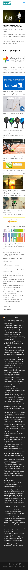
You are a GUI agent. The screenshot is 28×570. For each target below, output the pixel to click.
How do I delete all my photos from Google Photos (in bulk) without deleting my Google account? (13, 69)
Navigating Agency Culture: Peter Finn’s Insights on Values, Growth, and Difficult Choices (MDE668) (12, 259)
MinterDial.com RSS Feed (12, 318)
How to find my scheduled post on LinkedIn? (13, 113)
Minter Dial (7, 29)
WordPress (14, 568)
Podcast (5, 31)
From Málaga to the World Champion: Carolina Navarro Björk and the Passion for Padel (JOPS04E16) (13, 254)
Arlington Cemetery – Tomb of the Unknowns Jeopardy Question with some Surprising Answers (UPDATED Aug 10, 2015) (14, 191)
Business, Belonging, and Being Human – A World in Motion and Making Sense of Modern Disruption (14, 281)
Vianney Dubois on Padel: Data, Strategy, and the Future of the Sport (12, 27)
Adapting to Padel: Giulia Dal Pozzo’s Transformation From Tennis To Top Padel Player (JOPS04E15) (13, 269)
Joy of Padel (20, 29)
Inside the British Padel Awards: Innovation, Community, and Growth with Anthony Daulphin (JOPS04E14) (13, 301)
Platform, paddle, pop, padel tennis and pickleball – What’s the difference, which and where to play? (13, 132)
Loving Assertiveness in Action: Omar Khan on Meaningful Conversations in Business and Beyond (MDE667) (14, 275)
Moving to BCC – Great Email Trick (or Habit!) (14, 226)
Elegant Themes (13, 566)
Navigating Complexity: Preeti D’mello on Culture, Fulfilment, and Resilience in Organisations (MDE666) (13, 287)
